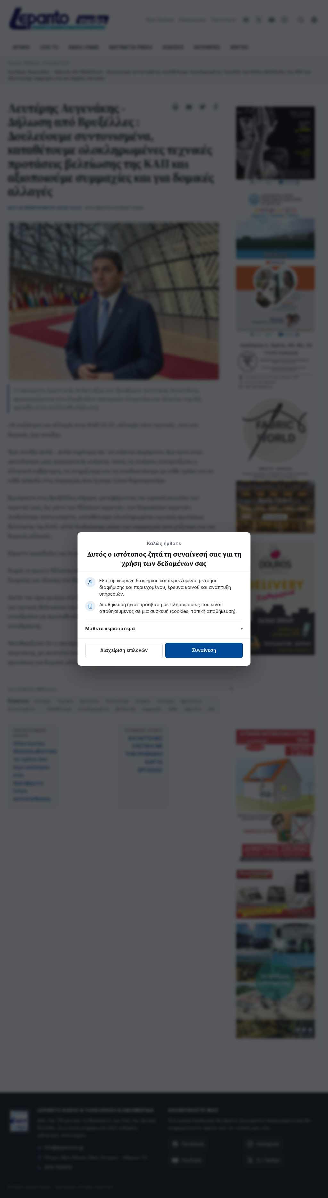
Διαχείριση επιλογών (124, 650)
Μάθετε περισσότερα (110, 628)
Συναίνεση (204, 650)
